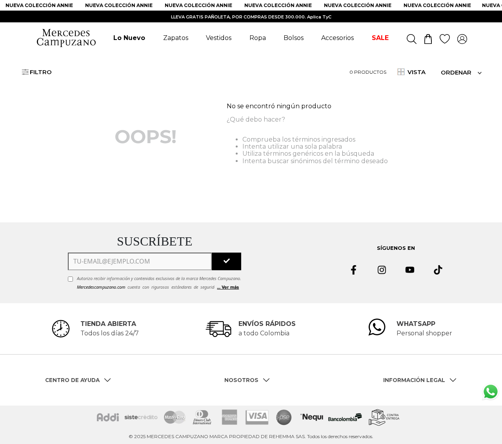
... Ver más (228, 287)
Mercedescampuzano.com (101, 287)
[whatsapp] (490, 393)
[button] (490, 410)
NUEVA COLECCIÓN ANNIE (36, 5)
